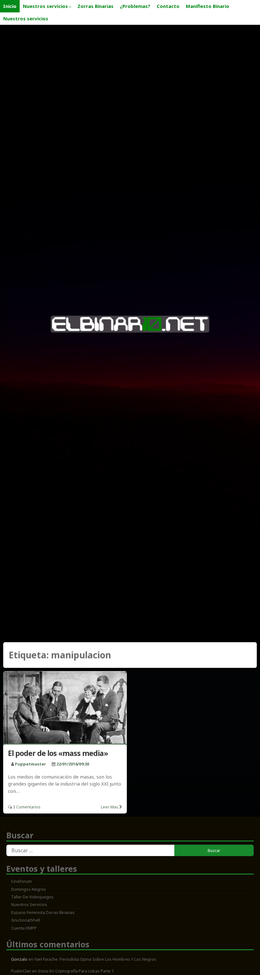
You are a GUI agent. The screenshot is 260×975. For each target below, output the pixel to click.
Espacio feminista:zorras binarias (43, 912)
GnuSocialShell (25, 920)
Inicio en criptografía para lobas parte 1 (76, 971)
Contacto (168, 6)
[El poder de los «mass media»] (65, 708)
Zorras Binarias (95, 6)
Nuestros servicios (45, 6)
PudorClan (21, 971)
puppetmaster (30, 764)
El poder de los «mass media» (58, 753)
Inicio (9, 6)
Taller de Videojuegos (32, 897)
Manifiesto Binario (207, 6)
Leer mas (109, 807)
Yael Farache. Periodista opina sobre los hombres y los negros (95, 959)
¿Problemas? (135, 6)
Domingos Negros (28, 889)
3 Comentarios (27, 807)
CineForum (21, 881)
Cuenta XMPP (24, 928)
